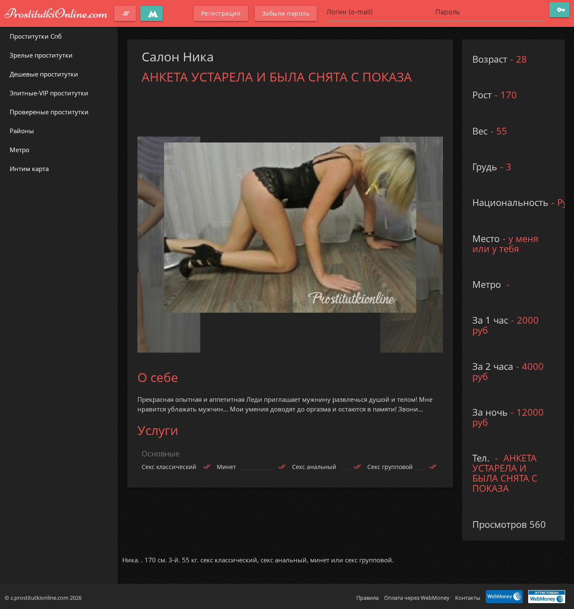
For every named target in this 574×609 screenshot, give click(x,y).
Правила (367, 597)
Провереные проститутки (49, 112)
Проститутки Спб (36, 36)
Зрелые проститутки (41, 55)
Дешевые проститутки (44, 74)
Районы (22, 131)
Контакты (467, 597)
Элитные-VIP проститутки (49, 93)
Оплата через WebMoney (417, 597)
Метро (19, 149)
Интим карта (29, 168)
